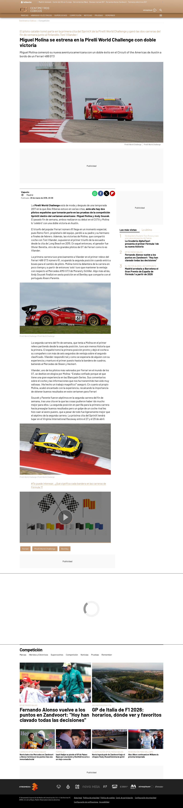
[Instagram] (22, 195)
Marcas (24, 15)
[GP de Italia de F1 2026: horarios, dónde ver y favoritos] (127, 683)
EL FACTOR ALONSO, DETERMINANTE (140, 266)
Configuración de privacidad (145, 798)
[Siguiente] (162, 2)
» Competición (43, 21)
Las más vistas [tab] (128, 229)
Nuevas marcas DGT (97, 2)
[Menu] (160, 15)
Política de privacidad (91, 798)
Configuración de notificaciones (86, 802)
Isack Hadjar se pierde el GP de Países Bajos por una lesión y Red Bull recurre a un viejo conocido (72, 756)
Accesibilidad (104, 802)
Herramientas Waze (80, 2)
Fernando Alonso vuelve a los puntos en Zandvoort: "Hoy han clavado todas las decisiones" (141, 257)
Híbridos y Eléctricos (41, 15)
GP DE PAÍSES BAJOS (134, 252)
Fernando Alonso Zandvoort (116, 2)
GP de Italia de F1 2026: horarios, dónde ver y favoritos (126, 712)
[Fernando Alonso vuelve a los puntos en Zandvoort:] (55, 683)
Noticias (88, 15)
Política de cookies (107, 798)
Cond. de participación (124, 798)
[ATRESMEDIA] (28, 787)
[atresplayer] (149, 10)
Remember (110, 15)
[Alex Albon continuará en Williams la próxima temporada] (145, 739)
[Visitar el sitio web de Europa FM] (124, 787)
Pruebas (99, 15)
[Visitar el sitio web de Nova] (87, 787)
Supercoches (60, 15)
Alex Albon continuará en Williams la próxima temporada (143, 755)
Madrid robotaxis (45, 2)
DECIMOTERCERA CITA (101, 705)
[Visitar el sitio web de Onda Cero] (115, 787)
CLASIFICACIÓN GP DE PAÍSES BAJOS (107, 752)
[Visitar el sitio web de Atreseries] (105, 787)
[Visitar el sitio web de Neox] (77, 787)
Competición (75, 15)
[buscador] (160, 10)
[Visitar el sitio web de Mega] (96, 787)
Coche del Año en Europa (62, 2)
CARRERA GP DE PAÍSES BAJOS (33, 752)
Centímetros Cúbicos (28, 21)
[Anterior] (36, 2)
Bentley (64, 548)
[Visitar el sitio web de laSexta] (68, 787)
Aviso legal (78, 798)
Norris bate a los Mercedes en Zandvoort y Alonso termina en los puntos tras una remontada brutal (36, 756)
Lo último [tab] (147, 229)
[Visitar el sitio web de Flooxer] (159, 787)
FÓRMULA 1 (60, 752)
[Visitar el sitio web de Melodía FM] (133, 787)
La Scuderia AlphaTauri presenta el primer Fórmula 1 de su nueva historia (142, 243)
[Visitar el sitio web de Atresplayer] (146, 787)
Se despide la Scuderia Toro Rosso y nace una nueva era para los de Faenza (141, 237)
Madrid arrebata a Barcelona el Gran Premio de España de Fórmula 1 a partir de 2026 (141, 271)
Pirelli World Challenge (44, 548)
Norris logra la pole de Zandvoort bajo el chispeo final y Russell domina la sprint (108, 755)
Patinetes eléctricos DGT (137, 2)
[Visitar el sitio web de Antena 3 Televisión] (59, 787)
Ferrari (25, 548)
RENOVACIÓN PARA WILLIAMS (140, 752)
